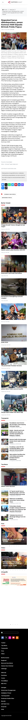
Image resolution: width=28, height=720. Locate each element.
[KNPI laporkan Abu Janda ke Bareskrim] (13, 311)
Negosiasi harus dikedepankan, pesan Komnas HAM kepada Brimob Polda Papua (13, 13)
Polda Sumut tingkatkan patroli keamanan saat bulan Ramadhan (11, 272)
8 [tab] (20, 570)
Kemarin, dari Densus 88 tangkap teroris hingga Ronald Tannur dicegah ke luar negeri (14, 225)
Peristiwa (4, 675)
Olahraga (4, 668)
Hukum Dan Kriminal (7, 666)
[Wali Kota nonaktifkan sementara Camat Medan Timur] (4, 501)
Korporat (3, 706)
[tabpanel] (14, 536)
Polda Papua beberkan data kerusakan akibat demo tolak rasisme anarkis (13, 388)
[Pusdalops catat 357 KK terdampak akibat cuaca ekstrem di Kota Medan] (4, 449)
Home (6, 9)
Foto (2, 523)
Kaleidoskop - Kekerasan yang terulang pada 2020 (13, 341)
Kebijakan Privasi (6, 693)
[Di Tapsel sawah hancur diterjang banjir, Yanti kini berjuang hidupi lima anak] (4, 493)
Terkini (3, 642)
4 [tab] (16, 546)
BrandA (3, 701)
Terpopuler (5, 418)
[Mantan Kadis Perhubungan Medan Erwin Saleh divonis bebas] (4, 441)
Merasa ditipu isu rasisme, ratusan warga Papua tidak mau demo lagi (12, 411)
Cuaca (3, 678)
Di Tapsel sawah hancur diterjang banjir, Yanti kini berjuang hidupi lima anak (17, 492)
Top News (4, 464)
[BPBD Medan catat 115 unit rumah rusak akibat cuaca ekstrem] (14, 477)
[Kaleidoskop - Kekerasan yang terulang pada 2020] (14, 333)
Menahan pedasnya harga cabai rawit (13, 619)
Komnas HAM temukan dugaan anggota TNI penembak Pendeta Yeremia (13, 364)
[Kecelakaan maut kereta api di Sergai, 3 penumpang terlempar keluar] (4, 425)
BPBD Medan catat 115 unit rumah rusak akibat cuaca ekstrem (13, 485)
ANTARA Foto (5, 704)
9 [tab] (22, 570)
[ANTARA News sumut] (15, 2)
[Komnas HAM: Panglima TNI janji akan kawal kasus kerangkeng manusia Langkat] (14, 287)
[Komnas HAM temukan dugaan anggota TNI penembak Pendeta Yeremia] (14, 356)
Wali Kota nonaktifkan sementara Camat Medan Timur (16, 500)
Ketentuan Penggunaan (8, 690)
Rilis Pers (3, 683)
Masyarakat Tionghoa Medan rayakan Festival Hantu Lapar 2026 (12, 563)
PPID (2, 709)
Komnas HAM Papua (10, 194)
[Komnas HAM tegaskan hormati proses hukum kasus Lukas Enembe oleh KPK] (14, 240)
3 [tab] (14, 546)
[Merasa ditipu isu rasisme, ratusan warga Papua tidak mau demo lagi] (14, 402)
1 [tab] (9, 546)
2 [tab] (11, 546)
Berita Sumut (5, 657)
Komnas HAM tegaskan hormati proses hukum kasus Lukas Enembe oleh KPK (13, 249)
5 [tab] (18, 546)
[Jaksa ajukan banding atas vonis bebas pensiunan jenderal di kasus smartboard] (4, 456)
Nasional (12, 9)
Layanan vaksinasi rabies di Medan (13, 540)
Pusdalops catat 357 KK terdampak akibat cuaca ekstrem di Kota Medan (16, 448)
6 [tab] (15, 570)
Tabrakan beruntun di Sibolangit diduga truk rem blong (17, 516)
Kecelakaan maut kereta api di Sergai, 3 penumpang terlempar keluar (17, 424)
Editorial (3, 672)
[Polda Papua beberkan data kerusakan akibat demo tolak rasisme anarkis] (14, 379)
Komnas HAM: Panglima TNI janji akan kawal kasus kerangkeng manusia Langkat (13, 296)
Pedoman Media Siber (7, 698)
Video (3, 548)
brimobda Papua (7, 197)
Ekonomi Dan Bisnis (7, 663)
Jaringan (3, 687)
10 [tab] (24, 570)
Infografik (4, 572)
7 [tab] (17, 570)
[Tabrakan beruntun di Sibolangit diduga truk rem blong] (4, 517)
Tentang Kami (5, 695)
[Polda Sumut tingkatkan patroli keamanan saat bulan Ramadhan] (14, 263)
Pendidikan (4, 681)
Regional (3, 660)
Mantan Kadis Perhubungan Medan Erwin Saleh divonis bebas (17, 441)
